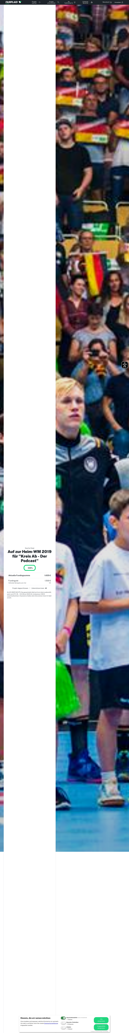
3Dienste (69, 1024)
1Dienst (69, 1019)
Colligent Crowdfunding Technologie (99, 1031)
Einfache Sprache (85, 2)
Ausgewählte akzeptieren (101, 1027)
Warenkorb (106, 2)
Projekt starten (34, 2)
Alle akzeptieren (101, 1020)
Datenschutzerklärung (51, 1023)
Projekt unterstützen (51, 2)
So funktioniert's (68, 2)
